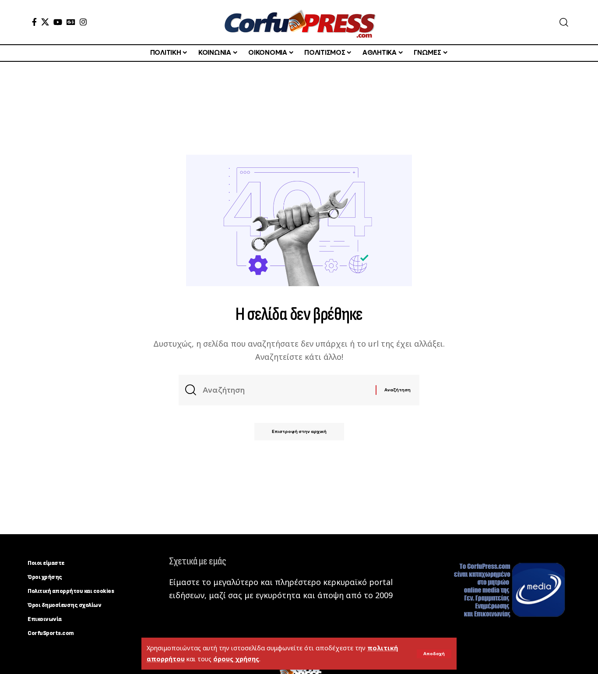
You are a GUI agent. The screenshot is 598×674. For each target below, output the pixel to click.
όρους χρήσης (236, 659)
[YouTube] (57, 22)
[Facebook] (34, 22)
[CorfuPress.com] (299, 22)
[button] (434, 653)
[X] (45, 22)
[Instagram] (83, 22)
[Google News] (70, 22)
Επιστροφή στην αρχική (299, 431)
